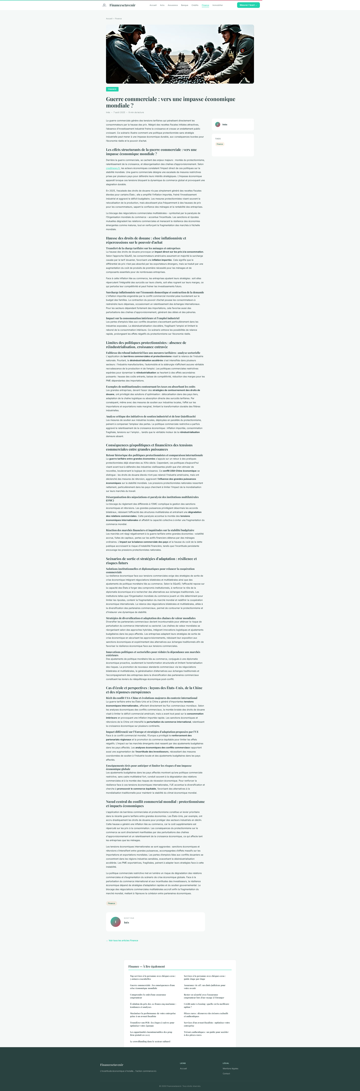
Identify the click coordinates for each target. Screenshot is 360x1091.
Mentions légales (230, 1068)
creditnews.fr (113, 168)
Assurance (173, 5)
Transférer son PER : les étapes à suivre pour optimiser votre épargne (152, 1024)
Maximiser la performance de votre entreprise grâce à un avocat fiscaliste (153, 1015)
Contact (226, 1073)
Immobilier (217, 5)
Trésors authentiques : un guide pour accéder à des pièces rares (206, 1033)
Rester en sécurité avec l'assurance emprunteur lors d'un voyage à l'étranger (204, 996)
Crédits (195, 5)
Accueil (153, 5)
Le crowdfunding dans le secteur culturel (150, 1041)
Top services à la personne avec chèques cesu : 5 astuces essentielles (153, 977)
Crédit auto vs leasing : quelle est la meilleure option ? (206, 1005)
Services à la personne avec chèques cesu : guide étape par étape (205, 977)
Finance (205, 5)
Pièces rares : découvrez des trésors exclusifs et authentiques (206, 1015)
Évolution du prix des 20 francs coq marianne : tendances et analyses (153, 1005)
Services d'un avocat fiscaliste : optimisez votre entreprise (207, 1024)
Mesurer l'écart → (248, 5)
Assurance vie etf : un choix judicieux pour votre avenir (204, 987)
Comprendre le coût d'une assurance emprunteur (148, 996)
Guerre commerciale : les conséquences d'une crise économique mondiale (152, 987)
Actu (162, 5)
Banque (184, 5)
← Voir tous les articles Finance (122, 940)
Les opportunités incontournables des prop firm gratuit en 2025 (151, 1033)
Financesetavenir (122, 5)
